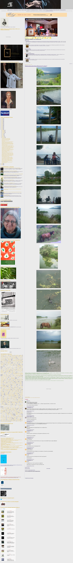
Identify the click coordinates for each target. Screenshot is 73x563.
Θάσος (6, 379)
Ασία (17, 364)
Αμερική (8, 361)
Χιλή (7, 420)
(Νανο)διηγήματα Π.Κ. (16, 355)
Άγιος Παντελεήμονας (20, 358)
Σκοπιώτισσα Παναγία (17, 410)
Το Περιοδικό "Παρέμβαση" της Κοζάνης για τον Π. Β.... (7, 151)
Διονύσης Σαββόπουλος (19, 371)
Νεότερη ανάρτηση (27, 468)
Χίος (9, 420)
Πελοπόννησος (13, 403)
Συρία (7, 413)
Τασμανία (5, 415)
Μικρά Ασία (6, 393)
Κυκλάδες (22, 387)
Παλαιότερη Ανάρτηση (69, 468)
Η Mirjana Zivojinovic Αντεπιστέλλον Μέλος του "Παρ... (7, 152)
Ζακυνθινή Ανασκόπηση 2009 (5, 161)
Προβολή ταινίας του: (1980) (7, 439)
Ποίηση (2, 404)
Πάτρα (10, 402)
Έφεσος (9, 378)
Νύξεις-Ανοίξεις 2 (13, 398)
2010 (2, 129)
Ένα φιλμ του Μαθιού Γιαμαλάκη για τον (9, 449)
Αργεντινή (18, 362)
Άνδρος (1, 362)
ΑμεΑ (5, 361)
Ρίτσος (1, 408)
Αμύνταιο (11, 361)
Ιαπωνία (22, 380)
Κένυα (18, 384)
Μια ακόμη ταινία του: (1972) (7, 442)
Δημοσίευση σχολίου (27, 467)
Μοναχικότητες (21, 393)
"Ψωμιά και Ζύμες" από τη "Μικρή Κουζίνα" (6, 148)
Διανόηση (8, 370)
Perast (4, 421)
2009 (2, 163)
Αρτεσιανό (21, 363)
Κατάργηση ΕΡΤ (8, 384)
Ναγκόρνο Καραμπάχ (6, 396)
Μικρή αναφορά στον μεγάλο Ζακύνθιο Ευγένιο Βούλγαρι (7, 143)
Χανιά (5, 420)
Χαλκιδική (2, 420)
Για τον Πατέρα (4, 368)
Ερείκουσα (13, 376)
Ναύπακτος (22, 396)
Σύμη (13, 412)
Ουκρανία (14, 399)
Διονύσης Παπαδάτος (13, 371)
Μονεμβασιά (6, 394)
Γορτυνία (12, 369)
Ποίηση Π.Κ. (9, 404)
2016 (2, 125)
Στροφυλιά (11, 412)
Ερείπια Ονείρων (17, 376)
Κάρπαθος (20, 383)
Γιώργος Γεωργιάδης (9, 368)
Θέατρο (8, 379)
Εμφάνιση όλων (71, 63)
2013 (2, 127)
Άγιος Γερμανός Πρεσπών (9, 358)
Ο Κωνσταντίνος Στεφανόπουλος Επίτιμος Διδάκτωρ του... (8, 141)
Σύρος (10, 413)
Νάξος (12, 396)
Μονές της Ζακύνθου (11, 394)
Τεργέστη (9, 415)
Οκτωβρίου (3, 131)
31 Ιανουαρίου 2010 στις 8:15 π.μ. (30, 429)
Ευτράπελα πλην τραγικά (4, 378)
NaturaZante (27, 40)
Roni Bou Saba (8, 421)
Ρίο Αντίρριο (20, 407)
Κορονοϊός (5, 386)
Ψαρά (17, 420)
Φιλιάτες (18, 417)
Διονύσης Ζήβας (20, 370)
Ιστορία (16, 381)
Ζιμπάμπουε (21, 378)
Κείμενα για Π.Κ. (13, 384)
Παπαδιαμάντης (20, 400)
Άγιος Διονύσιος (15, 358)
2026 (2, 118)
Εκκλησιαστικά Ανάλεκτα (18, 373)
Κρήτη (16, 386)
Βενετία (2, 366)
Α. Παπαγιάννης (29, 407)
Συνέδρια (16, 412)
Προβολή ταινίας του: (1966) (6, 438)
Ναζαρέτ (10, 396)
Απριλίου (3, 135)
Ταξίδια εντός (38, 397)
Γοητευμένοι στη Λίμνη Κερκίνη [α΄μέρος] (36, 66)
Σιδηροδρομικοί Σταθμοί (3, 410)
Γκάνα (4, 369)
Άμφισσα (17, 361)
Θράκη (6, 380)
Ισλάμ (7, 381)
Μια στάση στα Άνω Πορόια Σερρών (5, 140)
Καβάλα (11, 382)
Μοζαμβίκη (15, 393)
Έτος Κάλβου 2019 (12, 377)
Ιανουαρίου (3, 137)
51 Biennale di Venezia (7, 356)
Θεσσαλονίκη (20, 379)
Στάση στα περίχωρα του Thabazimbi (5, 150)
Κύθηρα (16, 387)
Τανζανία (14, 413)
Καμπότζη (15, 383)
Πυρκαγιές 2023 (6, 407)
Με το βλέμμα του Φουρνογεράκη (14, 391)
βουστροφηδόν (28, 58)
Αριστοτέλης (6, 363)
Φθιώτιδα (16, 417)
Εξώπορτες (11, 375)
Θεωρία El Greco (2, 380)
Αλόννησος (3, 361)
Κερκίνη (34, 397)
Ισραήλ (13, 381)
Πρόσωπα (21, 405)
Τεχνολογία (17, 415)
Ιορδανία (2, 381)
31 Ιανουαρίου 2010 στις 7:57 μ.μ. (30, 459)
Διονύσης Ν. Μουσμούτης (4, 371)
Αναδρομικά (20, 361)
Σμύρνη (21, 410)
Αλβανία (6, 360)
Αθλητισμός (20, 359)
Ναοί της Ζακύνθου (17, 396)
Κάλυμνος (4, 383)
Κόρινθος (2, 386)
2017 (2, 124)
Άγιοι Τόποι (14, 357)
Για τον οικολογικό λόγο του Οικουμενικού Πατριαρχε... (7, 157)
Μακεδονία (36, 397)
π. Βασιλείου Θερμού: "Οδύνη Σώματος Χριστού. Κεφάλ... (7, 153)
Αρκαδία (9, 363)
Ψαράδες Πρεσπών (21, 420)
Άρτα (18, 363)
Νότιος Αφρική (16, 397)
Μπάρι (17, 395)
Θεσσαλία (16, 379)
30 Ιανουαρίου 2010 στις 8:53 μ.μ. (30, 415)
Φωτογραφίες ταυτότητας (15, 419)
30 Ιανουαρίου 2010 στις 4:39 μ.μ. (30, 406)
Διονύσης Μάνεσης (30, 416)
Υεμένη (13, 417)
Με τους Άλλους (20, 391)
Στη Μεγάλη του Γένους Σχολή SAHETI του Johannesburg (8, 149)
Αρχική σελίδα (48, 468)
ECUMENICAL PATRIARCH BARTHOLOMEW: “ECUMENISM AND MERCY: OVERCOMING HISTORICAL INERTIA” (42, 54)
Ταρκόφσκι (2, 415)
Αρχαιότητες (2, 364)
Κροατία (13, 387)
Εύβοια (17, 377)
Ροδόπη (4, 408)
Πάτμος (7, 402)
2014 (2, 126)
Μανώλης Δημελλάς (15, 390)
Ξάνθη (17, 398)
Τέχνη (12, 415)
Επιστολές (8, 376)
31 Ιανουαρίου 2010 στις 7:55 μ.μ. (30, 447)
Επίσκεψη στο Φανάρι (3, 376)
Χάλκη (22, 419)
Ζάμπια (18, 378)
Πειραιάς (21, 402)
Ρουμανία (9, 408)
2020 (2, 122)
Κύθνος (19, 387)
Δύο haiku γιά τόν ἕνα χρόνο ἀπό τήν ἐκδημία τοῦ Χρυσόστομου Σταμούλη (38, 49)
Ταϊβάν (12, 413)
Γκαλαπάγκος (2, 369)
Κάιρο (21, 382)
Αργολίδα (22, 362)
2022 (2, 121)
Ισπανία (10, 381)
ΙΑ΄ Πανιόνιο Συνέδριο (16, 380)
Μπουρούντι (20, 395)
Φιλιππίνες (21, 417)
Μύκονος (2, 396)
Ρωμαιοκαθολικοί (13, 408)
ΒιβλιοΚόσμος (20, 366)
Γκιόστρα (7, 369)
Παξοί (16, 400)
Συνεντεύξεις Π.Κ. (4, 413)
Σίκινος (8, 410)
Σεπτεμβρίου (3, 132)
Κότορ (9, 386)
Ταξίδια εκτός (9, 414)
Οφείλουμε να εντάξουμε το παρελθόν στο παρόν (7, 160)
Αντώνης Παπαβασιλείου (8, 362)
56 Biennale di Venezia (19, 356)
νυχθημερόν (27, 44)
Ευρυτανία (20, 377)
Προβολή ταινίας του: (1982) (5, 444)
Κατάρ (4, 384)
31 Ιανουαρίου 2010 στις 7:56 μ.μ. (30, 452)
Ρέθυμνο (14, 407)
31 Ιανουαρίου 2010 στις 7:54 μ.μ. (30, 442)
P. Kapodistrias (29, 430)
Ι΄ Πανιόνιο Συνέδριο (9, 380)
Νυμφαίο (10, 398)
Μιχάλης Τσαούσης (11, 393)
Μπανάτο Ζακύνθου (11, 395)
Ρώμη (16, 408)
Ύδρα (10, 417)
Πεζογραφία (17, 402)
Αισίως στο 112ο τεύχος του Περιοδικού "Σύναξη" (7, 159)
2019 (2, 123)
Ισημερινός (5, 381)
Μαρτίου (3, 136)
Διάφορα (11, 370)
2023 (2, 120)
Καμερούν (12, 383)
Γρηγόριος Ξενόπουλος (19, 369)
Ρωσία (19, 408)
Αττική (21, 364)
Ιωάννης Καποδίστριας (3, 382)
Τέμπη (7, 415)
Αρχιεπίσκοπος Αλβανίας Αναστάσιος (10, 364)
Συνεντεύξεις (21, 412)
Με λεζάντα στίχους (6, 391)
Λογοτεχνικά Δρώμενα (7, 389)
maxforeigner (29, 421)
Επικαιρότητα (19, 375)
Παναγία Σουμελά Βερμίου (12, 400)
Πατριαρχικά (13, 402)
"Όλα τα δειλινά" (17, 446)
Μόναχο (3, 394)
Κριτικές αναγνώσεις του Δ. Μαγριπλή (6, 387)
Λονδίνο (13, 389)
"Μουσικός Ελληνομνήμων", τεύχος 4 (5, 156)
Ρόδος (6, 408)
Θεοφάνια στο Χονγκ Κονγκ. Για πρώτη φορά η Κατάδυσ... (7, 154)
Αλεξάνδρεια (9, 360)
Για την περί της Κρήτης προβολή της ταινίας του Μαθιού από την (9, 447)
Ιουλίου (3, 133)
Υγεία (7, 417)
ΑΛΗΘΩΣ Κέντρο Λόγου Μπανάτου (18, 360)
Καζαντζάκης (18, 382)
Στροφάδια (7, 412)
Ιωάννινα (8, 382)
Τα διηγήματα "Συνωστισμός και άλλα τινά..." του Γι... (7, 142)
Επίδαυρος (15, 375)
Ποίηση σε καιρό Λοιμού (16, 404)
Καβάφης (14, 382)
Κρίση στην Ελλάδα (20, 386)
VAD (27, 426)
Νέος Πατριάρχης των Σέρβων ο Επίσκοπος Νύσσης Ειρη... (8, 145)
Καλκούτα (1, 383)
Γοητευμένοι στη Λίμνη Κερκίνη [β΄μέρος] (6, 138)
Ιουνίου (3, 134)
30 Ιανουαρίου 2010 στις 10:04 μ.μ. (30, 420)
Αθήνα (17, 359)
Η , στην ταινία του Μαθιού (8, 446)
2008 (2, 164)
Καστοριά (2, 384)
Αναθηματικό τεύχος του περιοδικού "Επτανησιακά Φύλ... (7, 147)
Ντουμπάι (2, 398)
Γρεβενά (15, 369)
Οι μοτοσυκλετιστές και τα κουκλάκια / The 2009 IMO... (7, 158)
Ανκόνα (4, 362)
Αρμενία (12, 363)
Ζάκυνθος (13, 378)
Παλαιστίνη (6, 400)
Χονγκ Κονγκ (11, 420)
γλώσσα (9, 369)
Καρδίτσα (17, 383)
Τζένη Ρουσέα (20, 415)
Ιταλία (20, 381)
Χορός (15, 420)
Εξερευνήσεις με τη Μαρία (5, 375)
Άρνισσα (16, 363)
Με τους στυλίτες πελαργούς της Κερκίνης (6, 139)
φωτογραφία (9, 419)
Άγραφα (4, 359)
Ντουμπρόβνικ (5, 398)
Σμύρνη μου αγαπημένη (32, 59)
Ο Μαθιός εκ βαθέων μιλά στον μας (6, 441)
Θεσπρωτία (12, 379)
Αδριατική (9, 359)
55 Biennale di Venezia (13, 356)
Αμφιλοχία (14, 361)
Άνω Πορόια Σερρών (15, 362)
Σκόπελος (12, 410)
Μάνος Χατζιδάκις (9, 390)
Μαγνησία (16, 389)
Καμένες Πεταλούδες (8, 383)
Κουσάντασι (13, 386)
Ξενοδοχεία (20, 398)
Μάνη (5, 390)
